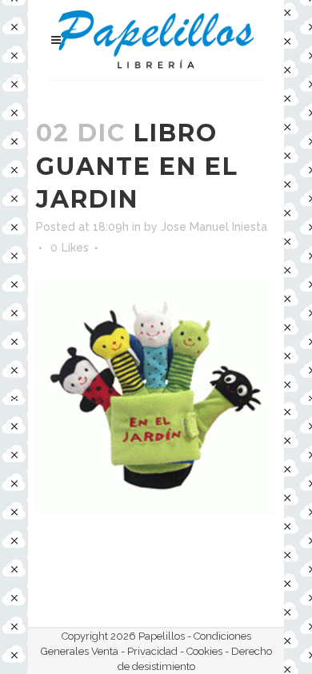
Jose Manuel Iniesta (214, 226)
